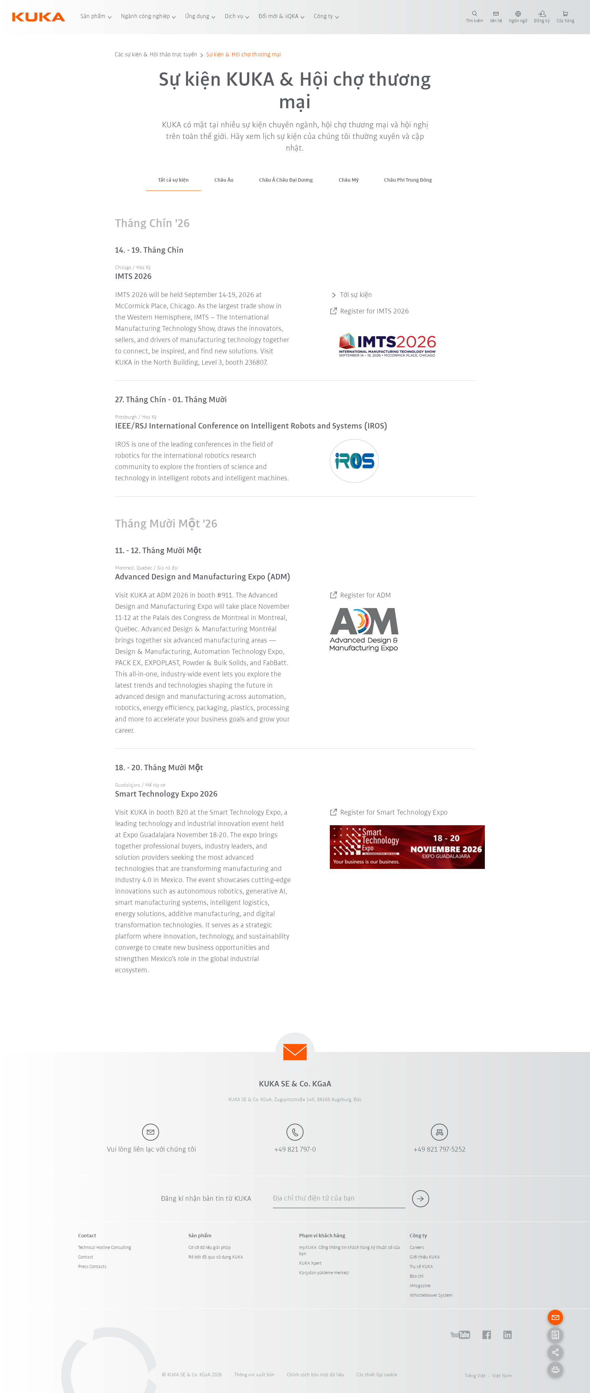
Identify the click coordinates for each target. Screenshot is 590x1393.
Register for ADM (365, 596)
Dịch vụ (234, 17)
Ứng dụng (197, 17)
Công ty (323, 17)
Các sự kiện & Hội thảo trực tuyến (156, 55)
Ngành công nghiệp (145, 17)
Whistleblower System (431, 1295)
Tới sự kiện (356, 295)
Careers (417, 1247)
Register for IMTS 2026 (374, 311)
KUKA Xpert (310, 1263)
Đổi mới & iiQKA (278, 17)
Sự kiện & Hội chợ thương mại (243, 55)
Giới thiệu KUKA (425, 1257)
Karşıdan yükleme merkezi (324, 1273)
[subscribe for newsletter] (420, 1198)
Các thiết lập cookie (376, 1375)
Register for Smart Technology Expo (394, 813)
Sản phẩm (93, 17)
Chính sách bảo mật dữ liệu (315, 1375)
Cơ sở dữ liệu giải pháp (209, 1247)
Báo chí (416, 1276)
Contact (85, 1257)
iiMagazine (420, 1286)
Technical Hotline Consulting (104, 1247)
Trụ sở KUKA (421, 1266)
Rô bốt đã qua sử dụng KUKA (215, 1257)
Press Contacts (92, 1266)
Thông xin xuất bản (254, 1375)
